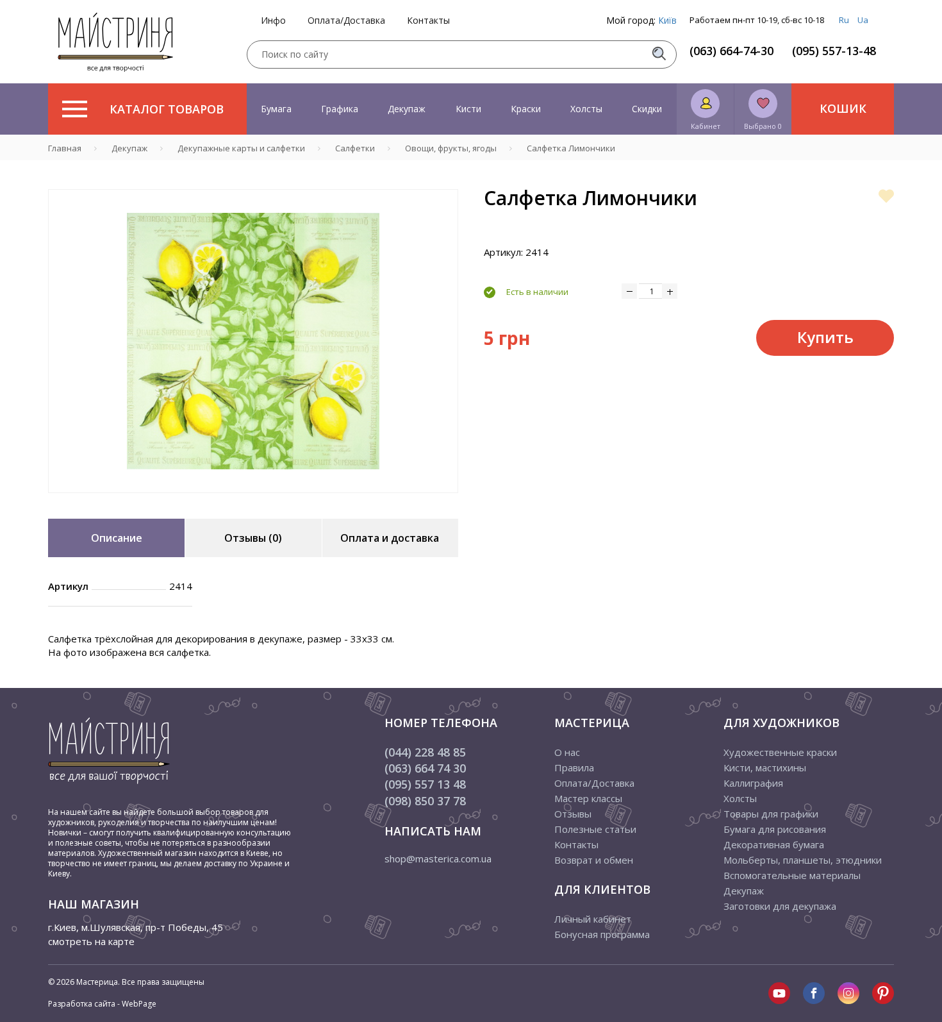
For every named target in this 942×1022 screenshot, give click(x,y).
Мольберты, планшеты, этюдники (802, 859)
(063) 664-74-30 (731, 50)
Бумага (276, 109)
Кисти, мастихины (764, 767)
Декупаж (407, 109)
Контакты (428, 20)
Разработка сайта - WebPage (102, 1003)
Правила (574, 767)
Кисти (468, 109)
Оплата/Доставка (346, 20)
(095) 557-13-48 (834, 50)
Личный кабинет (592, 918)
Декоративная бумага (773, 844)
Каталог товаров (167, 109)
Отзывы (572, 813)
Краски (526, 109)
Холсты (586, 109)
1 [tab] (253, 502)
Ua (862, 20)
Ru (844, 20)
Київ (667, 20)
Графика (339, 109)
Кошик (843, 108)
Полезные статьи (595, 829)
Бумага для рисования (774, 829)
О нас (567, 752)
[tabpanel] (253, 341)
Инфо (273, 20)
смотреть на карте (91, 941)
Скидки (647, 109)
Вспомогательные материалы (792, 875)
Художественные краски (780, 752)
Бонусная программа (602, 934)
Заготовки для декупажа (779, 906)
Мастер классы (588, 798)
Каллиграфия (753, 782)
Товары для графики (770, 813)
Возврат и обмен (593, 859)
